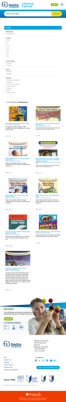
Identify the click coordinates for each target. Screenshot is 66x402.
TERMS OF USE (9, 367)
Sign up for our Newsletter (48, 367)
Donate (8, 319)
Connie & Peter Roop (15, 124)
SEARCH (56, 14)
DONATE (54, 4)
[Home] (11, 2)
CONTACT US (8, 360)
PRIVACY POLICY (8, 365)
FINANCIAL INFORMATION (11, 370)
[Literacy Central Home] (28, 2)
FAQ (5, 357)
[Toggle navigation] (62, 4)
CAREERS (6, 362)
